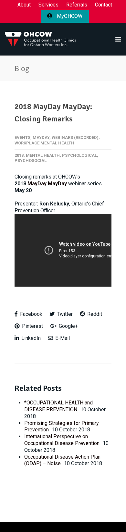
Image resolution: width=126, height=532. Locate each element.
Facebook (30, 314)
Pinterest (32, 326)
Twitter (64, 314)
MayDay (41, 137)
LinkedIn (30, 338)
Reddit (94, 314)
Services (48, 4)
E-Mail (62, 338)
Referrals (76, 4)
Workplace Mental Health (44, 143)
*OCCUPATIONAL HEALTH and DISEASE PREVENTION (58, 406)
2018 (19, 155)
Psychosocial (31, 160)
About (24, 4)
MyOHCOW (69, 16)
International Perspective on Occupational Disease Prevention (62, 439)
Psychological (79, 155)
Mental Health (43, 155)
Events (22, 137)
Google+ (68, 326)
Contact (103, 4)
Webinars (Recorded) (75, 137)
